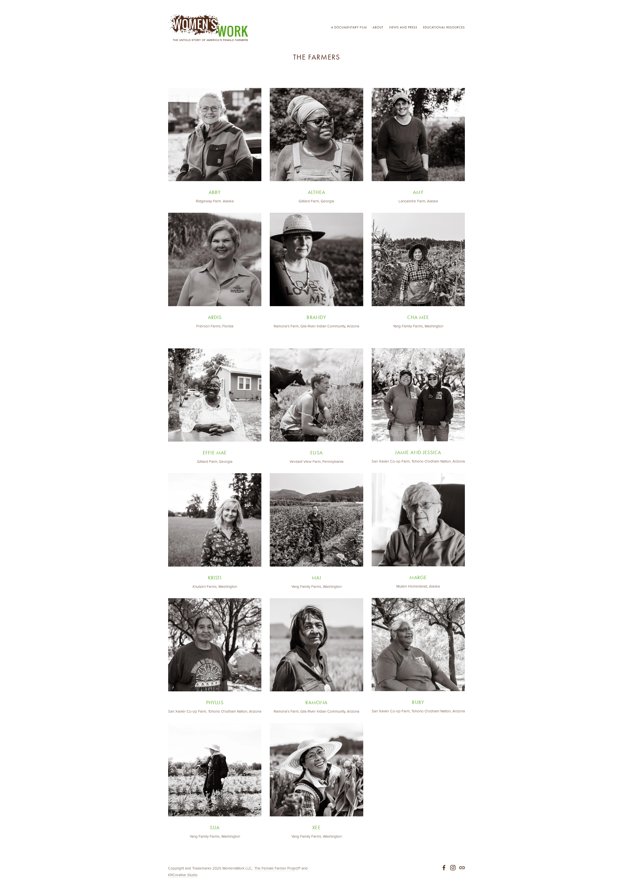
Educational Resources (444, 27)
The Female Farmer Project (276, 868)
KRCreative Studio (183, 874)
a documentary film (349, 27)
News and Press (403, 27)
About (378, 27)
